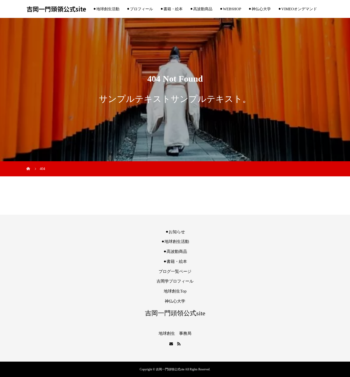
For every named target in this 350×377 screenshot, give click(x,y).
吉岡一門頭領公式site (56, 9)
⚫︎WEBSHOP (230, 9)
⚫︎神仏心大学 (259, 9)
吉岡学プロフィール (175, 281)
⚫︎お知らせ (175, 232)
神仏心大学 (175, 301)
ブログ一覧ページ (175, 271)
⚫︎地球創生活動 (106, 9)
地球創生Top (175, 291)
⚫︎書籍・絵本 (171, 9)
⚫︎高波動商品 (201, 9)
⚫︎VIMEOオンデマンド (297, 9)
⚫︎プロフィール (140, 9)
